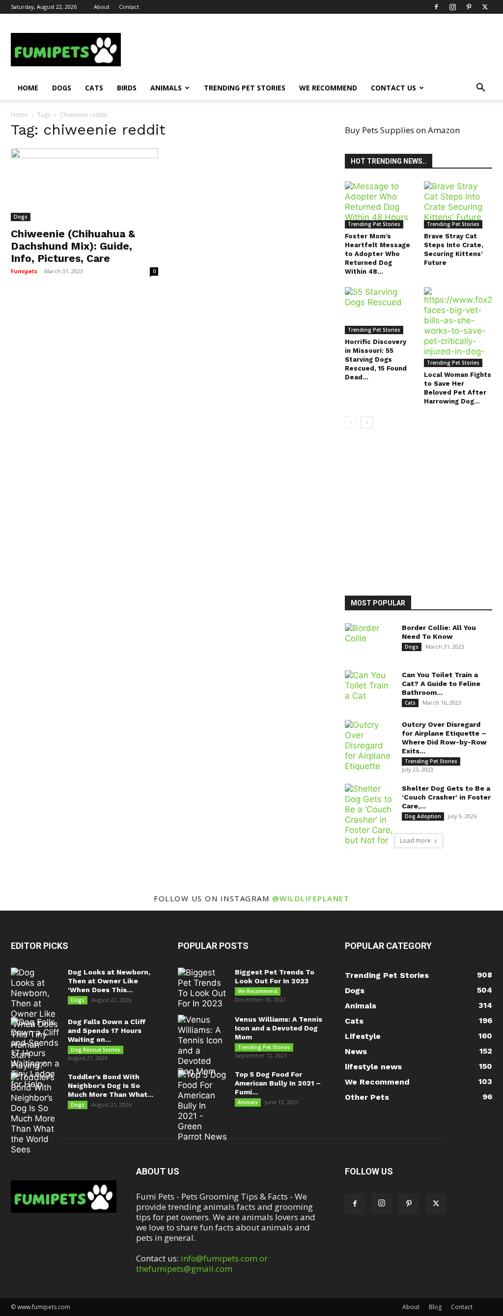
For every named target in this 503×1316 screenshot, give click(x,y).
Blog (435, 1307)
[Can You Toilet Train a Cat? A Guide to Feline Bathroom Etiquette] (369, 687)
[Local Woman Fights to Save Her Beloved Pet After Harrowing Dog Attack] (458, 327)
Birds (127, 87)
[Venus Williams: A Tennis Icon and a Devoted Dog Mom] (202, 1046)
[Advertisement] (424, 513)
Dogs (61, 87)
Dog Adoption (423, 816)
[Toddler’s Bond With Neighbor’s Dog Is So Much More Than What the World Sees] (35, 1113)
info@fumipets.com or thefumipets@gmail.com (202, 1263)
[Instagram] (452, 7)
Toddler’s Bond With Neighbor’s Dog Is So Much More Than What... (110, 1085)
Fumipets (24, 271)
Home (28, 87)
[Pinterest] (468, 7)
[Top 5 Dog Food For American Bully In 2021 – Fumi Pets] (202, 1106)
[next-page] (367, 422)
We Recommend (328, 87)
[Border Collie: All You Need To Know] (369, 640)
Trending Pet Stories (244, 87)
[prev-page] (351, 422)
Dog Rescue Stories (95, 1049)
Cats (94, 87)
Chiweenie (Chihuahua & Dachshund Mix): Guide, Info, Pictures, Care (73, 246)
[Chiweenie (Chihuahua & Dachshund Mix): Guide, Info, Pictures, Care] (84, 184)
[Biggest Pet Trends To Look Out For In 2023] (202, 988)
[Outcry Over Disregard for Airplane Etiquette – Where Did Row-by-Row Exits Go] (369, 746)
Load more (415, 840)
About (102, 6)
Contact (129, 6)
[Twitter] (484, 7)
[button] (480, 88)
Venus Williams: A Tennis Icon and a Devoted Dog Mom (278, 1028)
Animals (166, 87)
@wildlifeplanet (311, 898)
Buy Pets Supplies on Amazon (402, 130)
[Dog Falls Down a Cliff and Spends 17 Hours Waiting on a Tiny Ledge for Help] (35, 1053)
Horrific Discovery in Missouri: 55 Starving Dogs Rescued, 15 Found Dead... (376, 359)
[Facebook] (436, 7)
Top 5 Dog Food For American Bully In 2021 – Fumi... (278, 1083)
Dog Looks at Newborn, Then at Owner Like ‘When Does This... (109, 981)
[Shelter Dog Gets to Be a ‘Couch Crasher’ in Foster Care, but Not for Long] (369, 820)
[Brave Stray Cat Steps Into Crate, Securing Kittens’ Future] (458, 205)
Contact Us (393, 87)
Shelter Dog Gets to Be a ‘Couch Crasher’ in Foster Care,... (446, 797)
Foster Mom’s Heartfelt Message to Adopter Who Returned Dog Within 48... (377, 253)
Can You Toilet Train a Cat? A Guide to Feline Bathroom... (441, 683)
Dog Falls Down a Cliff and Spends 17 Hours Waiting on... (107, 1030)
